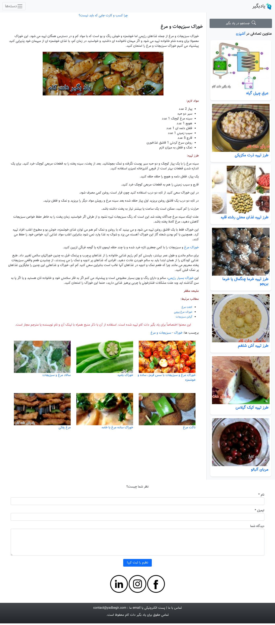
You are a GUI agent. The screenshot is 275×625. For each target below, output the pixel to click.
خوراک (178, 332)
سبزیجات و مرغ (161, 332)
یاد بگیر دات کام (135, 615)
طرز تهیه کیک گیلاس (252, 408)
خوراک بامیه (125, 375)
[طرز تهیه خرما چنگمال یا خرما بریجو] (241, 252)
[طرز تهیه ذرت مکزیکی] (241, 128)
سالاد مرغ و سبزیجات (56, 375)
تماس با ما (175, 608)
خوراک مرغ (191, 247)
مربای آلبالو (259, 470)
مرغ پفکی (65, 427)
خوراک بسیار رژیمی (180, 278)
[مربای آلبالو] (241, 442)
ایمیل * (259, 510)
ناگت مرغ (189, 427)
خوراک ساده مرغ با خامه (117, 427)
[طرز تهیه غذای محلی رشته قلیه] (241, 190)
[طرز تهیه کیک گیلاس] (241, 380)
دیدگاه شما (257, 526)
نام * (261, 494)
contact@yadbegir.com (109, 608)
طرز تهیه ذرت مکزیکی (251, 155)
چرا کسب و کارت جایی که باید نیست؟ (103, 15)
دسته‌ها (11, 6)
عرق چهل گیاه (257, 93)
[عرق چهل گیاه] (241, 66)
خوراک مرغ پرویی (183, 312)
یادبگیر (258, 6)
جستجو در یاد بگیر (239, 23)
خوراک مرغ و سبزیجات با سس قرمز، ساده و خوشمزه (166, 378)
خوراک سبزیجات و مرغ (182, 26)
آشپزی (240, 33)
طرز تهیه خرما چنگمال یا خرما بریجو (245, 281)
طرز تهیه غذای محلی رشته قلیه (244, 217)
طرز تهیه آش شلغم (253, 346)
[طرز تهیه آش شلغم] (241, 318)
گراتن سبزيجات (184, 317)
